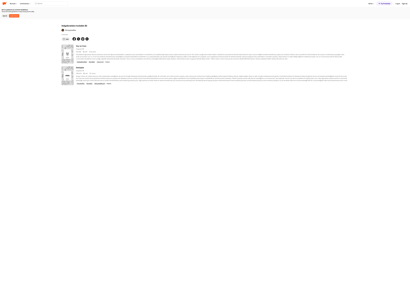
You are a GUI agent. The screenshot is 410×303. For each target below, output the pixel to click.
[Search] (36, 3)
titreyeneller (70, 30)
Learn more (14, 16)
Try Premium (385, 3)
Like (67, 39)
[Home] (5, 3)
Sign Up (404, 3)
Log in (397, 3)
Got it (5, 16)
